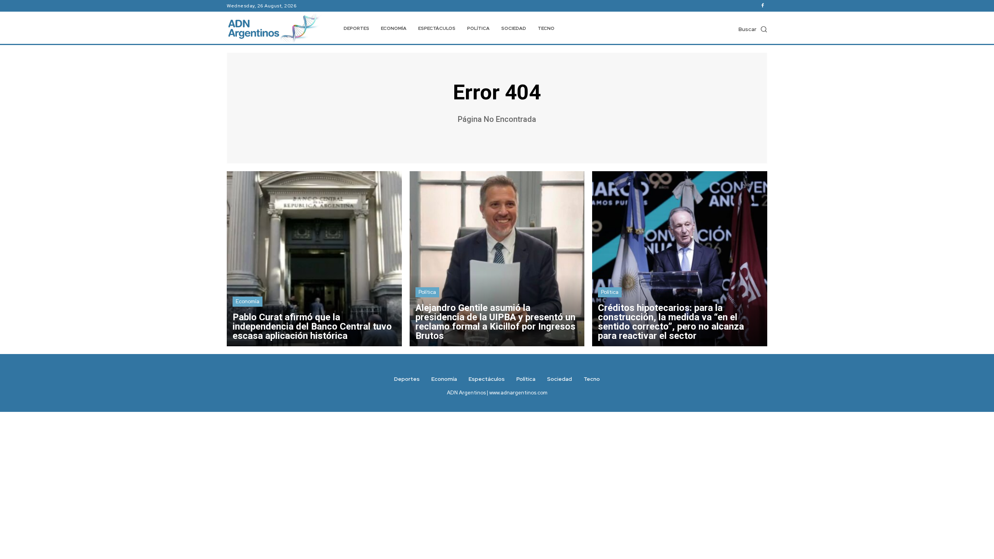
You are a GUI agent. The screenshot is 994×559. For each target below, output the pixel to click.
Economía (247, 301)
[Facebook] (762, 5)
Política (427, 292)
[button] (753, 29)
